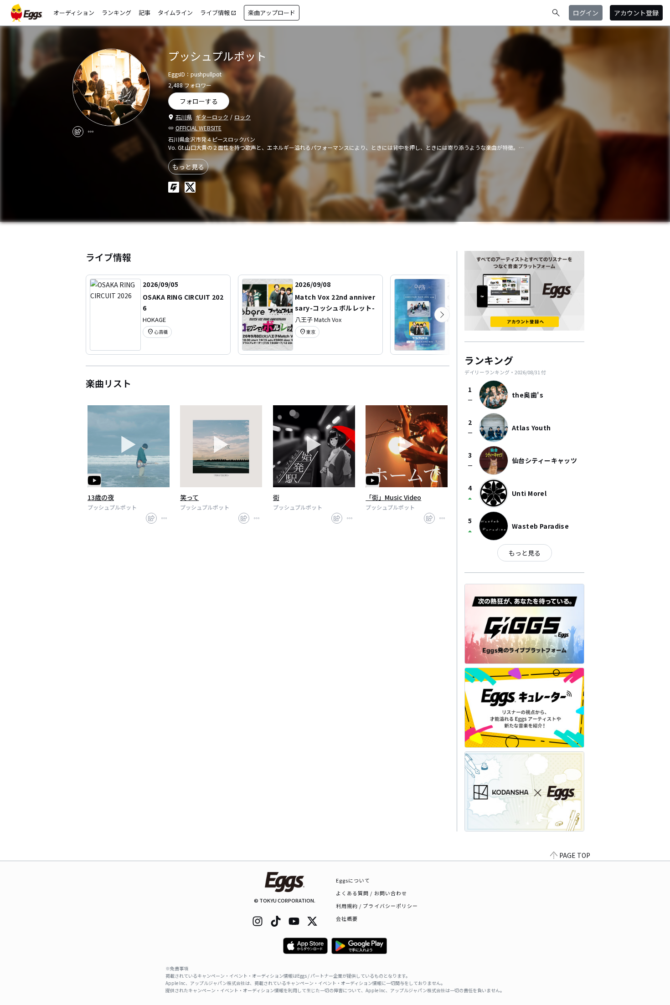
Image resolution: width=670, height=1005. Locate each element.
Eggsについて (353, 880)
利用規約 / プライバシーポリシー (377, 905)
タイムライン (175, 12)
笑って (189, 497)
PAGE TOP (574, 855)
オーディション (73, 12)
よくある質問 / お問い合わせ (371, 893)
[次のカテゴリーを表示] (442, 314)
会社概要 (347, 918)
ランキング (116, 12)
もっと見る (188, 166)
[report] (90, 131)
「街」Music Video (393, 497)
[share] (77, 131)
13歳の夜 (101, 497)
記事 (144, 12)
